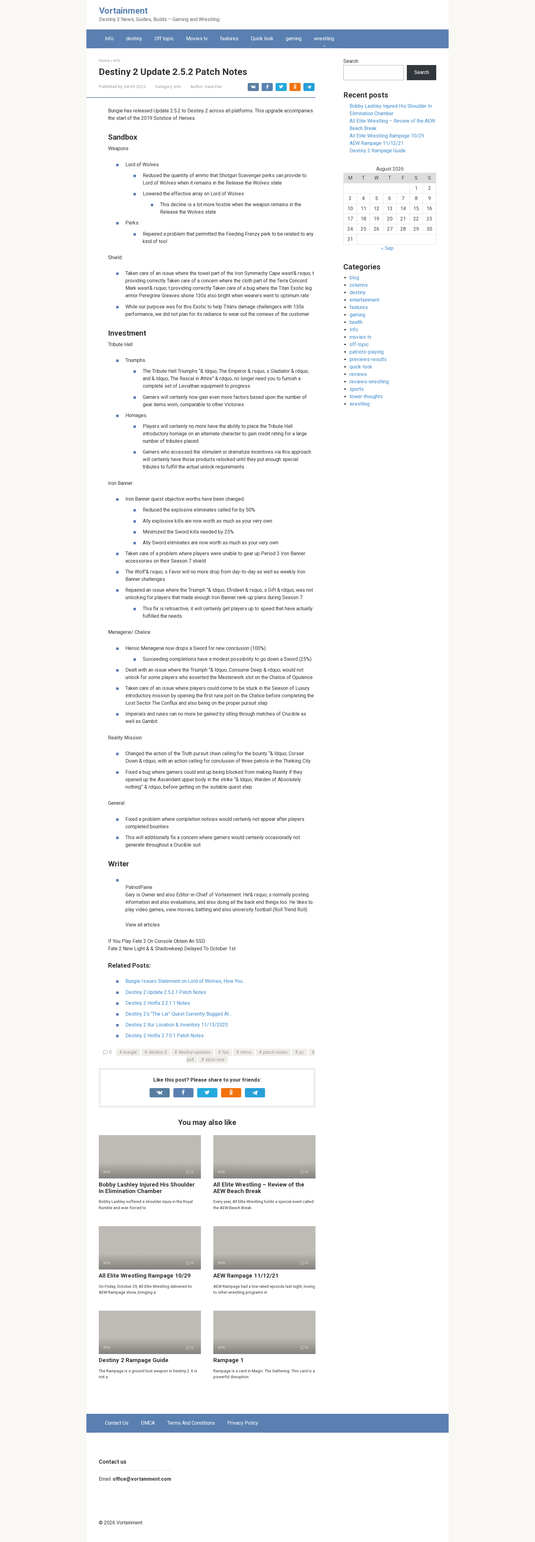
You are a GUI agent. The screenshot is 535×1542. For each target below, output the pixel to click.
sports (357, 389)
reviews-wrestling (369, 382)
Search (350, 61)
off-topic (359, 344)
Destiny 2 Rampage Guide (133, 1360)
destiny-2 (158, 1052)
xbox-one (215, 1059)
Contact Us (116, 1423)
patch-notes (275, 1052)
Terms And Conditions (191, 1423)
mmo (246, 1052)
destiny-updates (195, 1052)
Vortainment (123, 11)
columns (359, 285)
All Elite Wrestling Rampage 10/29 (145, 1275)
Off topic (164, 38)
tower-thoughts (366, 396)
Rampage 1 (228, 1360)
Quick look (262, 38)
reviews (358, 374)
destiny (134, 38)
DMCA (148, 1423)
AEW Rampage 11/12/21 (246, 1275)
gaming (294, 38)
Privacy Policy (242, 1423)
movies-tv (361, 337)
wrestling (324, 38)
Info (109, 38)
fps (225, 1052)
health (356, 322)
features (229, 38)
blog (354, 278)
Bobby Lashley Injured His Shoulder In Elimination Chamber (147, 1188)
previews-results (368, 359)
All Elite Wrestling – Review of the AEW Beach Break (258, 1188)
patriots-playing (367, 352)
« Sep (387, 248)
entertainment (364, 300)
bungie (130, 1052)
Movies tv (197, 38)
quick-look (361, 367)
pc (301, 1052)
